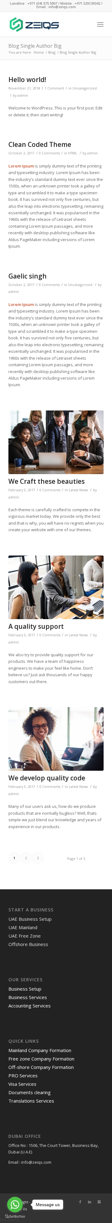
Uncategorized (84, 88)
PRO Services (23, 1075)
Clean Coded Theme (39, 144)
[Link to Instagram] (99, 1201)
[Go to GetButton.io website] (15, 1217)
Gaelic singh (27, 276)
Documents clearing (29, 1092)
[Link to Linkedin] (89, 1201)
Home (39, 52)
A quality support (36, 626)
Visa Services (22, 1084)
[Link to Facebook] (80, 1201)
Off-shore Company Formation (41, 1067)
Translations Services (31, 1101)
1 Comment (54, 88)
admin (22, 95)
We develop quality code (46, 778)
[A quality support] (56, 587)
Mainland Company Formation (39, 1050)
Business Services (27, 997)
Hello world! (27, 79)
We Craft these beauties (46, 481)
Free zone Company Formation (41, 1059)
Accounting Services (29, 1005)
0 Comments (49, 153)
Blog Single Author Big (35, 45)
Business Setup (24, 989)
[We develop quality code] (56, 739)
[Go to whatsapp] (15, 1204)
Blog (51, 52)
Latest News (78, 490)
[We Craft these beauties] (56, 442)
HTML (72, 153)
